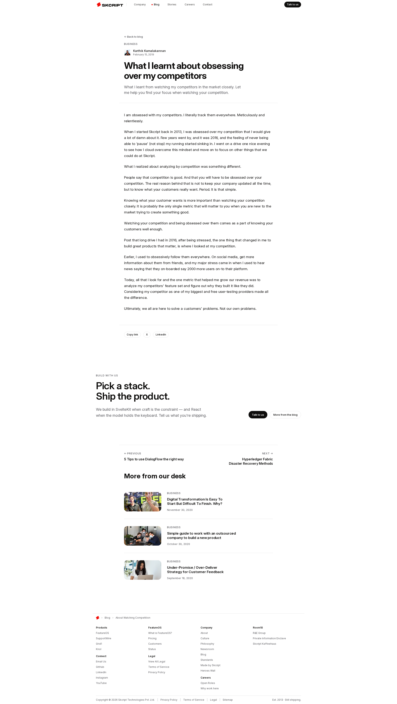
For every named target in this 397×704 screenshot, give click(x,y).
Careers (190, 4)
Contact (207, 4)
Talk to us (293, 4)
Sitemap (228, 699)
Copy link (132, 334)
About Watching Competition (133, 617)
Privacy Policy (168, 699)
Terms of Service (193, 699)
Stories (171, 4)
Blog (156, 4)
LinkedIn (161, 334)
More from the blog (285, 414)
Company (140, 4)
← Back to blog (133, 36)
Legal (213, 699)
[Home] (97, 617)
